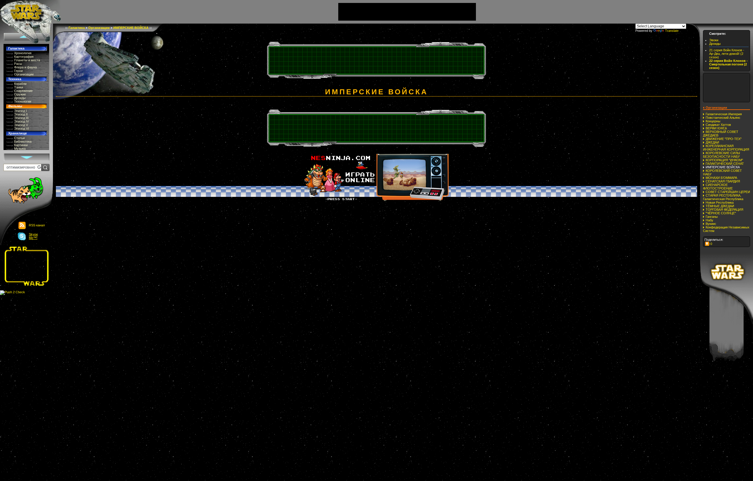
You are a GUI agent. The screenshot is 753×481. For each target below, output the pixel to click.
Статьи (19, 138)
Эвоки (713, 40)
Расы (18, 63)
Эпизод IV (21, 121)
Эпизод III (21, 118)
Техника (14, 79)
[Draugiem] (707, 243)
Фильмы (15, 106)
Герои (18, 71)
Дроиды (20, 98)
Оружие (20, 94)
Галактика (16, 48)
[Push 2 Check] (12, 292)
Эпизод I (20, 111)
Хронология (22, 53)
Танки (18, 87)
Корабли (20, 83)
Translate (672, 30)
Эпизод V (21, 125)
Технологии (22, 101)
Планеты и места (27, 60)
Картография (24, 56)
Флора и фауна (25, 67)
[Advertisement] (24, 266)
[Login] (22, 190)
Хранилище (17, 133)
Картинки (21, 145)
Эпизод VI (21, 128)
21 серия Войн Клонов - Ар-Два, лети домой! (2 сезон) (726, 53)
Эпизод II (21, 114)
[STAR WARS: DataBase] (30, 12)
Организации (24, 74)
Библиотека (22, 141)
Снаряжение (23, 91)
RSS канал (37, 225)
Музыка (20, 148)
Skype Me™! (33, 236)
